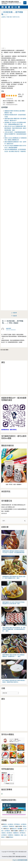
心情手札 (3, 17)
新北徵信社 (9, 833)
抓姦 (19, 826)
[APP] (19, 7)
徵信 (19, 828)
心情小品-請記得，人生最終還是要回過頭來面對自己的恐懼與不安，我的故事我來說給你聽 (15, 134)
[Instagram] (6, 7)
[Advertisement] (14, 33)
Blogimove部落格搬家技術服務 (20, 860)
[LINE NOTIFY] (12, 7)
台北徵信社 (10, 824)
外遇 (14, 831)
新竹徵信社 (17, 824)
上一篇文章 (14, 312)
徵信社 (5, 824)
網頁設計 (11, 837)
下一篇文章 (14, 315)
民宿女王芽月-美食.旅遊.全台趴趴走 (10, 1)
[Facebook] (3, 7)
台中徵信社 (23, 824)
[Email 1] (16, 7)
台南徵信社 (5, 826)
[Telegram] (9, 7)
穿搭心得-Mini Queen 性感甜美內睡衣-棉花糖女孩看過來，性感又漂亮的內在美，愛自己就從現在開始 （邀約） (15, 128)
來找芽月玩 (5, 491)
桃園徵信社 (16, 833)
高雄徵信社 (11, 826)
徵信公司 (14, 828)
